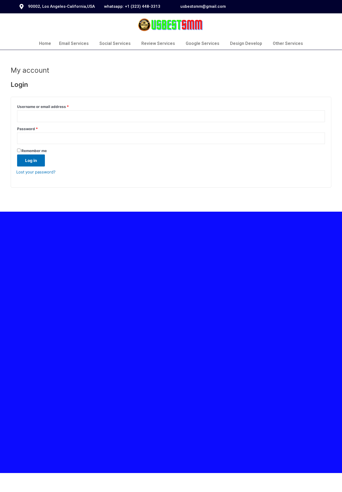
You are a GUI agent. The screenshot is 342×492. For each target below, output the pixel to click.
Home (45, 43)
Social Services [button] (115, 43)
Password (27, 129)
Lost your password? (36, 172)
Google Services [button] (202, 43)
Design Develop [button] (246, 43)
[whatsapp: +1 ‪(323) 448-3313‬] (97, 6)
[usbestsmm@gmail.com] (173, 6)
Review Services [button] (158, 43)
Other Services (288, 43)
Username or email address (43, 106)
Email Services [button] (74, 43)
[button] (75, 43)
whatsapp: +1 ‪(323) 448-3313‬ (132, 6)
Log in (31, 160)
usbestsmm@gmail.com (203, 6)
